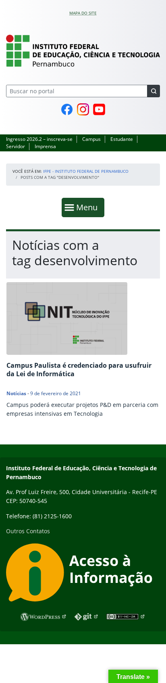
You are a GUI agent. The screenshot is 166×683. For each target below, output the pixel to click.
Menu (89, 207)
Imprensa (45, 146)
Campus (91, 139)
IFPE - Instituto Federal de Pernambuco (86, 171)
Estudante (121, 139)
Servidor (15, 146)
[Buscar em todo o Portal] (153, 91)
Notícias (16, 393)
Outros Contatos (28, 531)
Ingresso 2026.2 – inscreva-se (39, 139)
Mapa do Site (83, 13)
